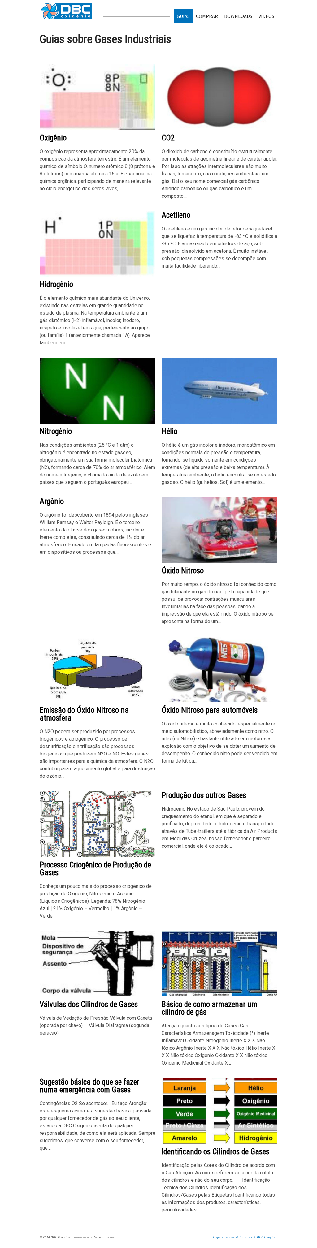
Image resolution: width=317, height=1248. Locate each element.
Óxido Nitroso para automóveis (210, 710)
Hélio (169, 431)
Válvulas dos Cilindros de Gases (89, 1004)
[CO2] (219, 128)
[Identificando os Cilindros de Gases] (219, 1142)
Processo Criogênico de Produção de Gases (95, 868)
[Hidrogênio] (97, 275)
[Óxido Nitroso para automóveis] (219, 701)
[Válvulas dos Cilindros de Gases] (97, 995)
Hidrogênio (56, 284)
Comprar (207, 16)
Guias (183, 16)
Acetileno (176, 215)
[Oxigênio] (97, 128)
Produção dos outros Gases (204, 795)
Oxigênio (53, 137)
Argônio (52, 501)
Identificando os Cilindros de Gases (215, 1151)
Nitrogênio (56, 431)
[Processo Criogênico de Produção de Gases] (97, 855)
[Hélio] (219, 422)
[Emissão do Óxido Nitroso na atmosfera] (97, 701)
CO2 (168, 137)
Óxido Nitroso (183, 570)
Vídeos (266, 16)
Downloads (238, 16)
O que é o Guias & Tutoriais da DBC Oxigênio (245, 1237)
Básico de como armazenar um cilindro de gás (209, 1008)
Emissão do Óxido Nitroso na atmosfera (84, 714)
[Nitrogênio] (97, 422)
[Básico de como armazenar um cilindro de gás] (219, 995)
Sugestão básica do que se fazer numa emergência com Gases (89, 1086)
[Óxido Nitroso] (219, 561)
